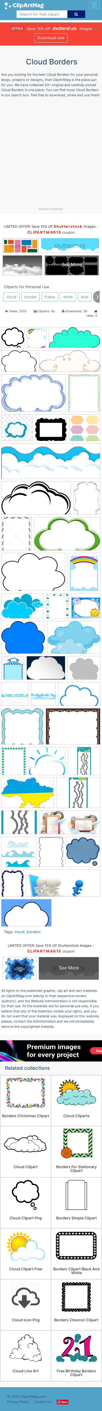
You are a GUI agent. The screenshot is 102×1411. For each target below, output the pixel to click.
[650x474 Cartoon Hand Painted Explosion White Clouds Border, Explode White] (46, 670)
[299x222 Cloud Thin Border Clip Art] (19, 363)
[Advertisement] (51, 154)
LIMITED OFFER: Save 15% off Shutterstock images (50, 945)
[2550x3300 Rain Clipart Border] (57, 608)
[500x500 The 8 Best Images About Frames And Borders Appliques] (83, 854)
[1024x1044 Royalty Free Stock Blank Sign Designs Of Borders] (86, 608)
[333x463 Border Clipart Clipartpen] (87, 499)
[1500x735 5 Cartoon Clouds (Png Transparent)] (74, 339)
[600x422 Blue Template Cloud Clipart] (74, 639)
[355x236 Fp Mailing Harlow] (79, 696)
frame (50, 297)
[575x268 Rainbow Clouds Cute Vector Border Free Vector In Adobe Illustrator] (70, 825)
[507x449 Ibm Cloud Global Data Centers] (47, 763)
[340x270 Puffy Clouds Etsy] (19, 824)
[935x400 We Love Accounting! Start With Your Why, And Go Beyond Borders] (63, 885)
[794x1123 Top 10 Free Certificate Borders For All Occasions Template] (12, 885)
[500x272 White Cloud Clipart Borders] (36, 500)
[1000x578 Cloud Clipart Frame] (67, 536)
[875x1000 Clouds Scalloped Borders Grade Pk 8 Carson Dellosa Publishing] (43, 696)
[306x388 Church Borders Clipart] (16, 536)
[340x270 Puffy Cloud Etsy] (78, 795)
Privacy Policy (18, 1402)
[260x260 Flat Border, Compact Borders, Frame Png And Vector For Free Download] (16, 429)
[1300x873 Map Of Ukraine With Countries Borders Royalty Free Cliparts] (27, 795)
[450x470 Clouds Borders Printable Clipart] (14, 696)
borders (34, 931)
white (68, 297)
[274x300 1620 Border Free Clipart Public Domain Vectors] (12, 339)
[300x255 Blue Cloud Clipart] (23, 639)
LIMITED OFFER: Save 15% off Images (49, 226)
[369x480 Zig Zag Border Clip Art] (84, 395)
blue (84, 297)
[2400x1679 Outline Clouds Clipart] (22, 608)
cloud (11, 297)
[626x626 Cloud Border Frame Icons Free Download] (50, 429)
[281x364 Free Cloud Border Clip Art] (36, 339)
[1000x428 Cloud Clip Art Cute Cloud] (69, 363)
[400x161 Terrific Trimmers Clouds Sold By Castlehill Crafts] (50, 463)
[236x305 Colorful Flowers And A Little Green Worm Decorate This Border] (84, 574)
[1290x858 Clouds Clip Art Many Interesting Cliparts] (33, 574)
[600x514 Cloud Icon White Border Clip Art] (84, 670)
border (30, 297)
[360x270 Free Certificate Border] (73, 728)
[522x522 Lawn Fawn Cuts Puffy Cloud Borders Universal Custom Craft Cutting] (84, 763)
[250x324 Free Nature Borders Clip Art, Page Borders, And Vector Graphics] (13, 763)
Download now (51, 37)
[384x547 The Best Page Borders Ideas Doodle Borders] (51, 854)
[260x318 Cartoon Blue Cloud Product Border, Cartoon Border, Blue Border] (12, 670)
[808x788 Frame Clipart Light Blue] (22, 728)
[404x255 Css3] (26, 915)
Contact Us (43, 1402)
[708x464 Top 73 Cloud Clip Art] (33, 395)
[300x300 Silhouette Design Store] (18, 854)
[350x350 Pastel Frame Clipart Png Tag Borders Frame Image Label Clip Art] (84, 429)
